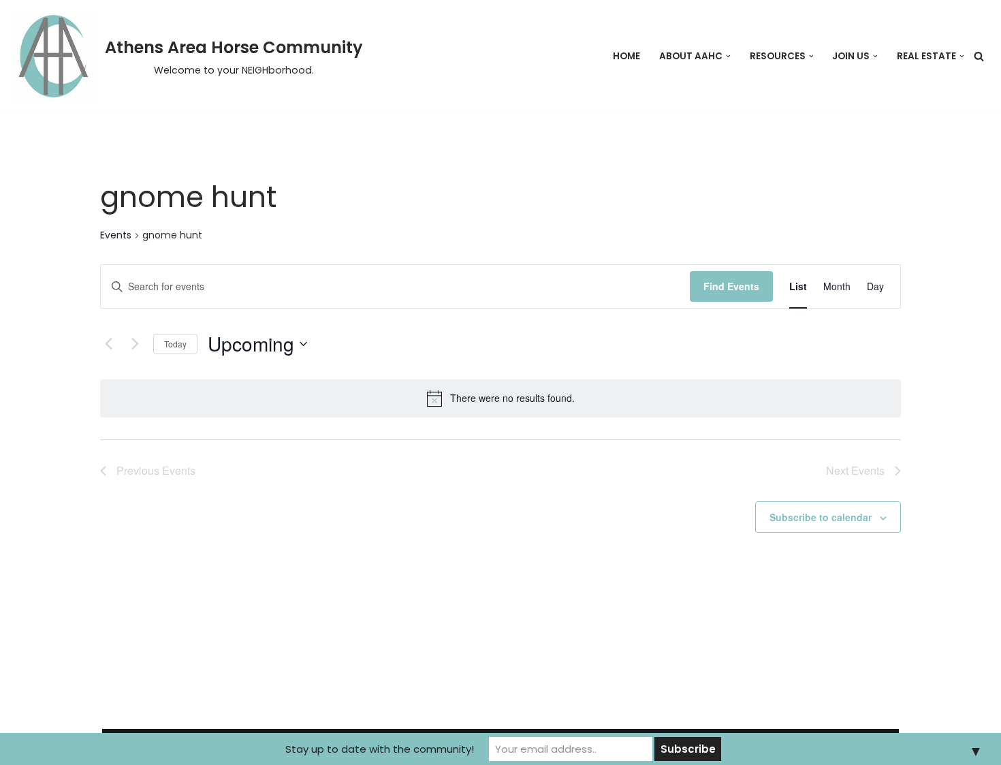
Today (175, 343)
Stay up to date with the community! (379, 749)
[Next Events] (135, 344)
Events (115, 235)
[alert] (500, 398)
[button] (728, 56)
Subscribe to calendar (820, 517)
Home (626, 56)
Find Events (731, 286)
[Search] (979, 56)
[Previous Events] (108, 344)
